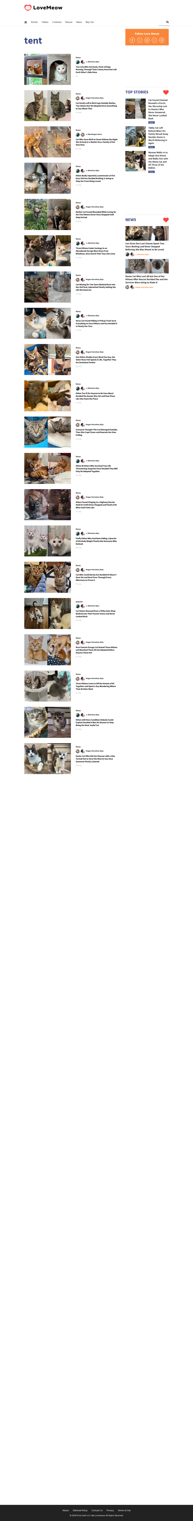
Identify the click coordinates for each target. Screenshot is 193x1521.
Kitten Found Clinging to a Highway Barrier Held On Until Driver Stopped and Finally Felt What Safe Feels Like (96, 505)
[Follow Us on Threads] (161, 40)
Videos (45, 22)
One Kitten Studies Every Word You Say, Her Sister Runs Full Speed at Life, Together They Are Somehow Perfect (96, 360)
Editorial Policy (80, 790)
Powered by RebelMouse (164, 25)
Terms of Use (124, 790)
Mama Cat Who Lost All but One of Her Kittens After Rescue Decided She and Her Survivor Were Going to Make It (146, 279)
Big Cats (90, 22)
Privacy (110, 790)
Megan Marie (91, 98)
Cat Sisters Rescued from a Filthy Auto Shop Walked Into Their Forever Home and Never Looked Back (95, 614)
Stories (34, 22)
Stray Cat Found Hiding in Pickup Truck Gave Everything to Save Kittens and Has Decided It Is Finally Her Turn (96, 323)
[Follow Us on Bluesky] (154, 40)
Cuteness (56, 22)
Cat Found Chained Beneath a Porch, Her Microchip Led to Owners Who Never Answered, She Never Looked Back (158, 109)
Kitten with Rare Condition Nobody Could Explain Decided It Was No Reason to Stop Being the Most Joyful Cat (95, 722)
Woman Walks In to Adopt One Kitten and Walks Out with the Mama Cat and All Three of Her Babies (158, 160)
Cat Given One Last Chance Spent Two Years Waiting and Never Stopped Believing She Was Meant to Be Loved (144, 246)
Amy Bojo (95, 61)
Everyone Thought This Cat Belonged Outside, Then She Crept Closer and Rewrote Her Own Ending (97, 432)
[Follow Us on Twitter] (139, 40)
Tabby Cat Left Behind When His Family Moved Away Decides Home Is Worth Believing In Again (158, 135)
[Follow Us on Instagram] (147, 40)
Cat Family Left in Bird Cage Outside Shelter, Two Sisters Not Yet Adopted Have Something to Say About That (96, 106)
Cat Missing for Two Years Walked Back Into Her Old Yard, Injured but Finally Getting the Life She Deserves (96, 287)
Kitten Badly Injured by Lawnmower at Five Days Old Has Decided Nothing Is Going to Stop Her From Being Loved (95, 178)
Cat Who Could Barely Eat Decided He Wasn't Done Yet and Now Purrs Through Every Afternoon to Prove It (96, 577)
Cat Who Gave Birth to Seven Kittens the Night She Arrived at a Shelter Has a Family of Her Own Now (97, 142)
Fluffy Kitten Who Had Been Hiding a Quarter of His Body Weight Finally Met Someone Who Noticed (96, 541)
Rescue (68, 22)
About (65, 790)
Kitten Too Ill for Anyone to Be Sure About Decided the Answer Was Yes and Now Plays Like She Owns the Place (95, 396)
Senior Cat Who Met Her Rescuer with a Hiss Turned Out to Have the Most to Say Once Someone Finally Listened (95, 759)
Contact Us (97, 790)
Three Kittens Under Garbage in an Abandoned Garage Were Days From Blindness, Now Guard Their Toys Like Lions (95, 251)
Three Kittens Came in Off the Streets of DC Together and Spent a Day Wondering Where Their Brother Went (96, 686)
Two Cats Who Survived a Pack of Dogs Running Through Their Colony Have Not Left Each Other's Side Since (96, 69)
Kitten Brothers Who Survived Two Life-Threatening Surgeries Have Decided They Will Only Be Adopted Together (97, 468)
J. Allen (89, 61)
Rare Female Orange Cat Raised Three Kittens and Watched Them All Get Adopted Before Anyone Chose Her (96, 650)
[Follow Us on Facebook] (132, 40)
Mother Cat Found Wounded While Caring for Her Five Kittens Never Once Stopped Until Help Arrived (96, 215)
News (79, 22)
